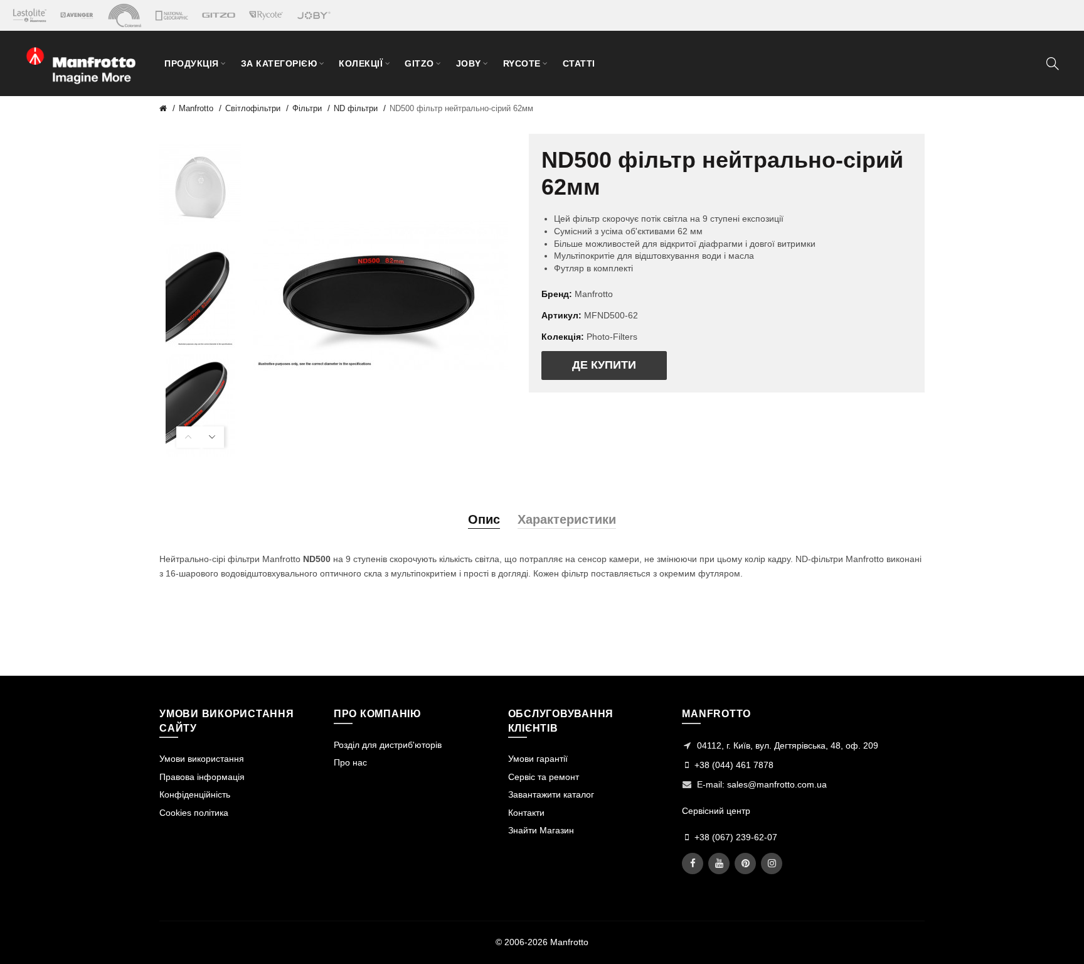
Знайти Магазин (541, 830)
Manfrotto (196, 108)
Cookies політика (193, 813)
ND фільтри (356, 108)
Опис (484, 519)
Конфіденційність (194, 794)
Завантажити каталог (551, 794)
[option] (200, 186)
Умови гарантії (538, 759)
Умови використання (201, 759)
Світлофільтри (252, 108)
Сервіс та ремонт (543, 777)
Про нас (350, 762)
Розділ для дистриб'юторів (388, 745)
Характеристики (567, 519)
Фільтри (307, 108)
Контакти (526, 813)
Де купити (604, 365)
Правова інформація (202, 777)
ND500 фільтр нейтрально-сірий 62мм (461, 108)
